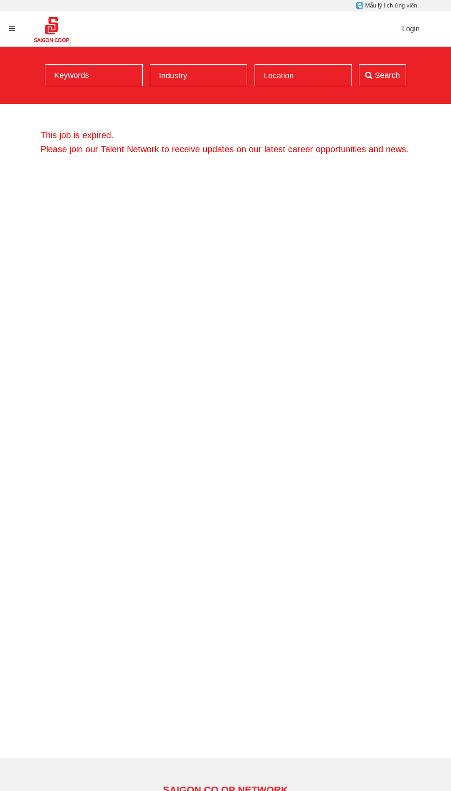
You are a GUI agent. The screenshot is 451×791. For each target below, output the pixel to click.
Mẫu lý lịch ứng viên (391, 5)
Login (411, 29)
